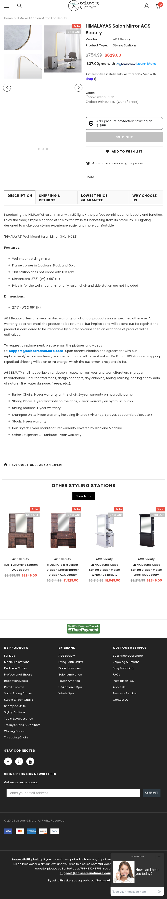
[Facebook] (8, 761)
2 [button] (43, 149)
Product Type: (97, 45)
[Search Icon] (19, 6)
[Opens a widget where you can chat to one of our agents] (137, 874)
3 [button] (47, 149)
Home (8, 18)
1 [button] (39, 149)
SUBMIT (151, 793)
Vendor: (92, 39)
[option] (23, 52)
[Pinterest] (19, 761)
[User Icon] (146, 5)
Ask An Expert (51, 465)
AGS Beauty (122, 39)
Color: (90, 93)
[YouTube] (30, 761)
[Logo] (83, 5)
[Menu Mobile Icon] (6, 5)
